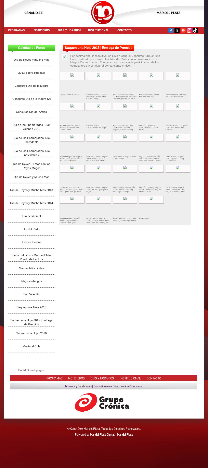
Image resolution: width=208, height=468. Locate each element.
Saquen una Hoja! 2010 (31, 333)
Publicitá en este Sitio (105, 386)
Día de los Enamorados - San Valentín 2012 (32, 126)
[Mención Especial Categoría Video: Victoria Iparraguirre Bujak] (98, 169)
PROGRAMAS (16, 30)
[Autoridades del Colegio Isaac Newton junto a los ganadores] (125, 200)
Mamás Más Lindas (31, 268)
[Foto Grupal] (151, 200)
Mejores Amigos (31, 281)
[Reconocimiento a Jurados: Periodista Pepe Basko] (178, 76)
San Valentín (31, 294)
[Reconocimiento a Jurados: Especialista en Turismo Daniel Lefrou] (72, 107)
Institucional (130, 378)
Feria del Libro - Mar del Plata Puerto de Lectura (31, 257)
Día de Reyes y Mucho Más (31, 177)
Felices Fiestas (31, 242)
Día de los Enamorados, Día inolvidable (31, 140)
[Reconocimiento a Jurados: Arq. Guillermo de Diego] (98, 107)
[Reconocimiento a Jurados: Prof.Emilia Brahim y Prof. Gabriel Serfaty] (98, 76)
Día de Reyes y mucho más (31, 59)
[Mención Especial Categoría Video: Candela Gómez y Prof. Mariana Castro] (151, 169)
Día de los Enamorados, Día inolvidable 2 (31, 153)
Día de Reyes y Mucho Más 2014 (31, 203)
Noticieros (76, 378)
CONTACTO (124, 30)
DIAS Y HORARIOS (69, 30)
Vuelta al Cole (31, 346)
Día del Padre (31, 229)
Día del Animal (31, 216)
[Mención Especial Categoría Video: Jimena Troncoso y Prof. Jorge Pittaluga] (125, 169)
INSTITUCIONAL (98, 30)
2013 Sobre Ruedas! (31, 72)
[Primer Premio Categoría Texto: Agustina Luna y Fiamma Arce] (178, 138)
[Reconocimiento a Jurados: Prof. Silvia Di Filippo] (151, 76)
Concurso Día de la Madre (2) (31, 98)
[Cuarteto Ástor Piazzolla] (72, 76)
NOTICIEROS (42, 30)
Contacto (154, 378)
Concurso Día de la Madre (32, 85)
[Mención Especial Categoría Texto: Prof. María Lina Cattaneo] (178, 107)
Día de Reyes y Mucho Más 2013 (31, 190)
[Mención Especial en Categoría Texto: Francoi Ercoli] (151, 107)
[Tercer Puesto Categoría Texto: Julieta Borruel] (125, 138)
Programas (54, 378)
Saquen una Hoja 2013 (31, 307)
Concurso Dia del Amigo (31, 111)
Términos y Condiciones (78, 386)
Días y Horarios (102, 378)
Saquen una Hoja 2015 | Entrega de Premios (31, 322)
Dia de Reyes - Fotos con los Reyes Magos (31, 166)
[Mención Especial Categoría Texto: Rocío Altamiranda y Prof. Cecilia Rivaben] (72, 138)
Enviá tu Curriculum (131, 386)
